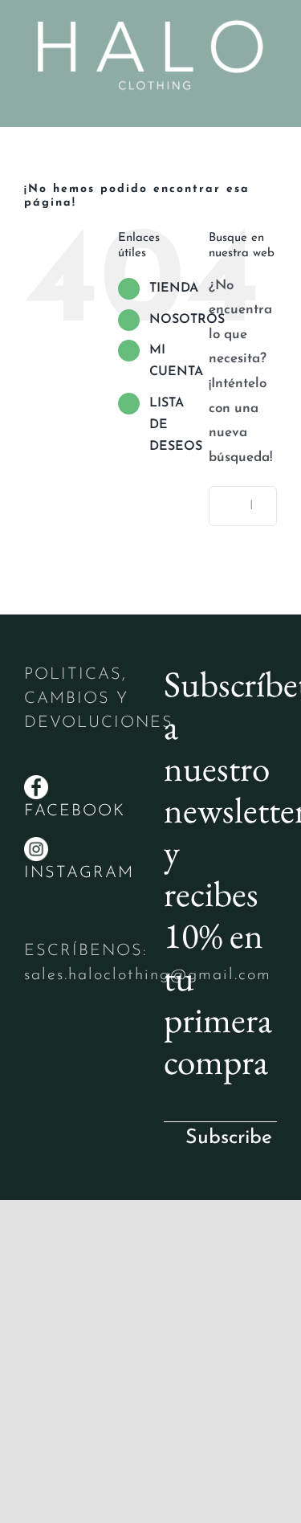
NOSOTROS (187, 319)
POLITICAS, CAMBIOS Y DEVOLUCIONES (98, 699)
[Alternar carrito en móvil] (241, 102)
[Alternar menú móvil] (270, 102)
